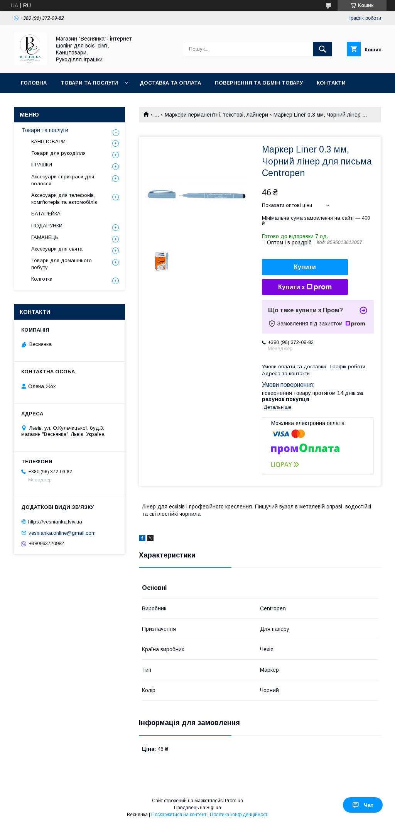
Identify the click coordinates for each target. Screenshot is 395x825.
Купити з (291, 287)
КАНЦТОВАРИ (48, 141)
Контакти (331, 83)
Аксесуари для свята (57, 249)
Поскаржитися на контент (178, 814)
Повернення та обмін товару (259, 83)
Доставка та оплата (170, 83)
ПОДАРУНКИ (46, 226)
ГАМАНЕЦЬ (45, 237)
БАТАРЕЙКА (46, 214)
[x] (150, 539)
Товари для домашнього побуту (61, 263)
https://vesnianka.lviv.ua (55, 522)
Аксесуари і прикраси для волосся (62, 180)
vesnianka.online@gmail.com (62, 532)
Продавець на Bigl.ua (197, 807)
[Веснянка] (30, 63)
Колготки (41, 279)
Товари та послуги (89, 83)
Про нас (33, 103)
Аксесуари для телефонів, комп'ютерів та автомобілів (64, 198)
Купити (305, 267)
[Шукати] (322, 49)
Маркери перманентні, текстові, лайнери (216, 115)
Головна (34, 83)
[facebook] (142, 539)
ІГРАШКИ (41, 165)
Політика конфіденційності (239, 814)
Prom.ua (234, 800)
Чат (368, 805)
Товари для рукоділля (58, 153)
